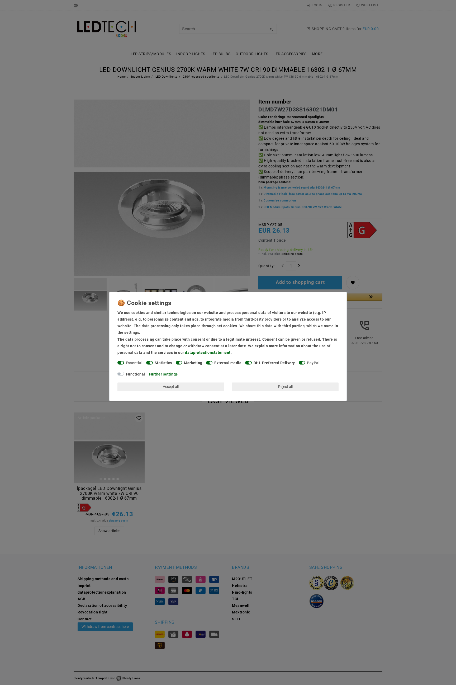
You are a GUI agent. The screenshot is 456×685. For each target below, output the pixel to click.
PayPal (313, 363)
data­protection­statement (208, 352)
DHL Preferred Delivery (274, 363)
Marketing (193, 363)
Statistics (163, 363)
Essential (134, 363)
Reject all (285, 386)
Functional (135, 374)
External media (227, 363)
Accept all (171, 386)
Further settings (163, 374)
